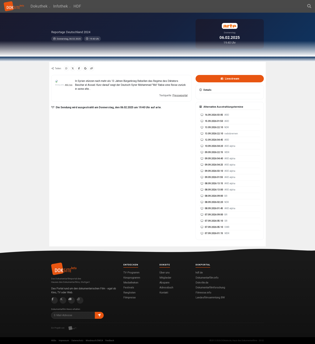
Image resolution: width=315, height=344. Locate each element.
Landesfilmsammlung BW (210, 297)
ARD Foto (68, 85)
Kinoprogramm (131, 277)
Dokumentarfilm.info (207, 277)
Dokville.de (202, 282)
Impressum (64, 340)
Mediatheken (130, 282)
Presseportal (180, 95)
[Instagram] (80, 300)
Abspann (164, 282)
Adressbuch (166, 287)
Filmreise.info (203, 292)
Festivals (128, 287)
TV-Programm (131, 272)
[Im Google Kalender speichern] (85, 68)
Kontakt (163, 292)
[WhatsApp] (66, 68)
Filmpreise (129, 297)
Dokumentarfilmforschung (210, 287)
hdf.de (199, 272)
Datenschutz (77, 340)
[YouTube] (71, 300)
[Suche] (309, 6)
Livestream (231, 78)
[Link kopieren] (91, 68)
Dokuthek (40, 6)
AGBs (53, 340)
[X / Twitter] (72, 68)
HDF (77, 6)
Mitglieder (165, 277)
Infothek (61, 6)
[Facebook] (79, 68)
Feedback (109, 340)
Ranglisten (129, 292)
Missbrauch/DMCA (94, 340)
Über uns (164, 272)
